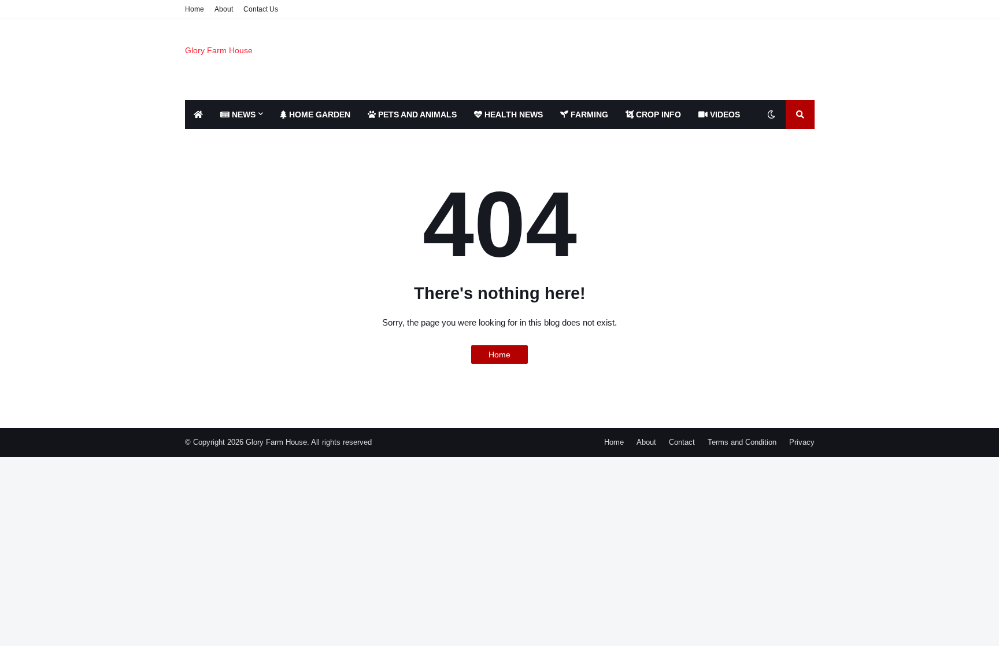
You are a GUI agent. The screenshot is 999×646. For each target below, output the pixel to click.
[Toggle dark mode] (771, 114)
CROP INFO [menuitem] (657, 114)
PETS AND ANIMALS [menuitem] (416, 114)
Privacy (802, 442)
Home (194, 9)
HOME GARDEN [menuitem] (318, 114)
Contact (682, 442)
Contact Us (260, 9)
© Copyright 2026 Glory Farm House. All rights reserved (278, 442)
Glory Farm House (219, 50)
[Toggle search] (800, 114)
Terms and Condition (742, 442)
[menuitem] (198, 114)
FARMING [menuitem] (588, 114)
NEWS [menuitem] (243, 114)
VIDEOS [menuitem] (724, 114)
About (223, 9)
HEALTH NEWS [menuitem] (512, 114)
